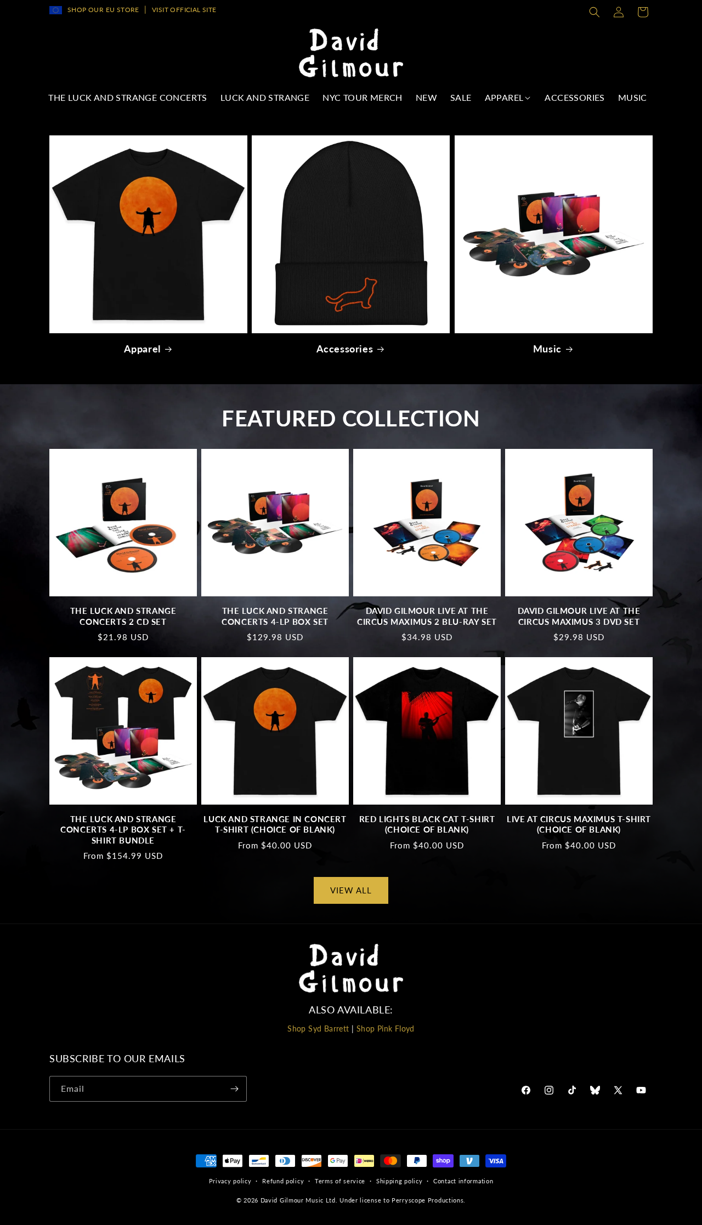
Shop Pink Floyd (385, 1028)
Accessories (344, 349)
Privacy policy (230, 1180)
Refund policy (283, 1180)
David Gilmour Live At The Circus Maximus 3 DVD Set (579, 616)
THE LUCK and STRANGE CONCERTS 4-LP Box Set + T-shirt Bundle (123, 829)
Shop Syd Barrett (318, 1028)
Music (547, 349)
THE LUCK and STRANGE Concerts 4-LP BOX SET (275, 616)
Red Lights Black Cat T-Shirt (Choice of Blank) (427, 824)
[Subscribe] (234, 1089)
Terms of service (340, 1180)
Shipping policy (399, 1180)
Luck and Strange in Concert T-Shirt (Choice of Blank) (274, 824)
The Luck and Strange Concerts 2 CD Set (123, 616)
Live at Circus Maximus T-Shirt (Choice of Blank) (579, 824)
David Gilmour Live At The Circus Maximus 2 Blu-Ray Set (427, 616)
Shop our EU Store (103, 9)
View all (351, 890)
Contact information (463, 1180)
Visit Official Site (184, 9)
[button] (594, 12)
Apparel (142, 349)
